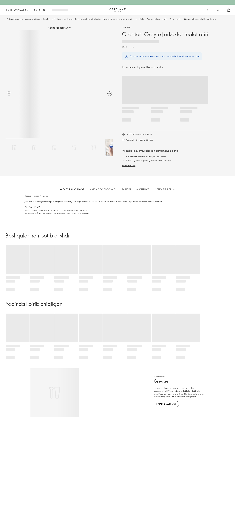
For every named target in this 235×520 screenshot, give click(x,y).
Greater (127, 27)
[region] (59, 84)
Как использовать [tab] (103, 189)
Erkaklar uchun (176, 19)
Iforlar (142, 19)
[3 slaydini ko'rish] (54, 147)
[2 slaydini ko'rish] (34, 147)
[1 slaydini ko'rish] (14, 147)
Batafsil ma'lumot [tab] (72, 189)
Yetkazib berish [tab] (165, 189)
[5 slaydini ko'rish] (94, 147)
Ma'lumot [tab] (143, 189)
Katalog (40, 10)
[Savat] (229, 10)
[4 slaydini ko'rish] (74, 147)
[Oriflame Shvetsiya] (117, 9)
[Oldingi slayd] (9, 93)
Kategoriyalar (17, 10)
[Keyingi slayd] (109, 93)
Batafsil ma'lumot (128, 165)
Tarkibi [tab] (126, 189)
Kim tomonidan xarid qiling (157, 19)
